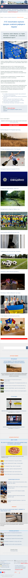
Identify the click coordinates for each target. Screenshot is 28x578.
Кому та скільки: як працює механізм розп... (13, 532)
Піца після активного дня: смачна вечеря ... (13, 471)
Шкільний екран (15, 9)
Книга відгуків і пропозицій (20, 567)
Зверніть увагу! (22, 9)
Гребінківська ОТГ (12, 10)
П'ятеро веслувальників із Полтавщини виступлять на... (15, 382)
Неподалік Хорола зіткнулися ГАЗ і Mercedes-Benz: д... (15, 385)
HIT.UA (15, 572)
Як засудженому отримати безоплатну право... (14, 538)
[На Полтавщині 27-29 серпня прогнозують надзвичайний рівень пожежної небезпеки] (14, 371)
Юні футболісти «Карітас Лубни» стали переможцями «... (15, 390)
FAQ (16, 568)
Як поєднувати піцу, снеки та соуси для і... (12, 466)
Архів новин (3, 9)
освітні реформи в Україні (12, 109)
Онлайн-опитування (19, 565)
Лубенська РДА (20, 10)
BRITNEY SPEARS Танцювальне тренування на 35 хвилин (14, 410)
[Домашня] (1, 7)
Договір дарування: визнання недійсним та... (13, 535)
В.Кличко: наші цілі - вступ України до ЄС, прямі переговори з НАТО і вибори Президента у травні (13, 99)
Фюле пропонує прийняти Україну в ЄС (11, 101)
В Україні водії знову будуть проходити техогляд (13, 102)
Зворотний (4, 565)
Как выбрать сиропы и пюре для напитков (13, 468)
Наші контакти (3, 560)
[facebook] (1, 572)
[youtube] (3, 572)
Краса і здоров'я (16, 412)
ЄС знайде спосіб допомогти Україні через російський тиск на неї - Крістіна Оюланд (14, 94)
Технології (5, 11)
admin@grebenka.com (5, 563)
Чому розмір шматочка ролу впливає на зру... (13, 474)
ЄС (6, 109)
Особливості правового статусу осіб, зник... (13, 541)
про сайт (7, 567)
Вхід (17, 122)
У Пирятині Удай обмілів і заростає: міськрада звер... (15, 388)
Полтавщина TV (16, 428)
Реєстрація (12, 122)
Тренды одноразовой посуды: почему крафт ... (13, 463)
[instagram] (4, 572)
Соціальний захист (4, 10)
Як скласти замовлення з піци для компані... (13, 460)
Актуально (9, 9)
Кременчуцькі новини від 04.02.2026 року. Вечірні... (14, 426)
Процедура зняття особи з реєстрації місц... (13, 544)
